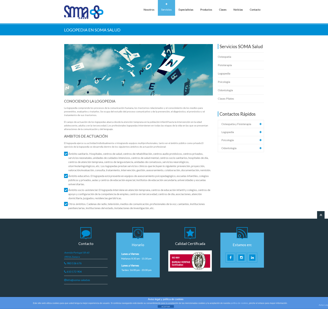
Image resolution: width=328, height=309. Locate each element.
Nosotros (149, 9)
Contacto (255, 9)
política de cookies (239, 303)
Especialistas (186, 9)
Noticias (238, 9)
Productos (206, 9)
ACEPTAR (165, 307)
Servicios (166, 9)
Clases (223, 9)
